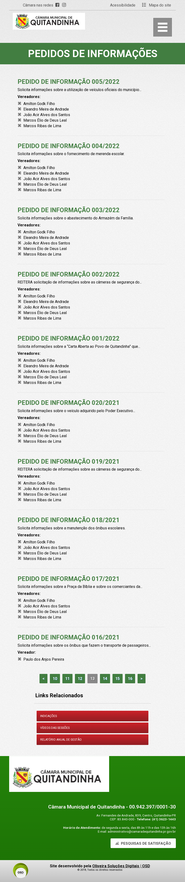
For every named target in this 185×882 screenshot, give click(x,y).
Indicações (48, 716)
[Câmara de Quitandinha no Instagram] (65, 5)
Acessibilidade (122, 5)
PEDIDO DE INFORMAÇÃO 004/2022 (68, 146)
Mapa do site (159, 5)
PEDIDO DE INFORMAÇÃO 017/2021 (68, 578)
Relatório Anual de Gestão (61, 739)
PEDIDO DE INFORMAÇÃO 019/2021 (68, 461)
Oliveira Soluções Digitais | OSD (121, 866)
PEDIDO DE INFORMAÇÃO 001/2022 (68, 338)
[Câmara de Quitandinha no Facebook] (58, 5)
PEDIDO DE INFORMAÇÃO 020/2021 (68, 402)
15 (117, 678)
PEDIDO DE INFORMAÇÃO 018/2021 (68, 520)
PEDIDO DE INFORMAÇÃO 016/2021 (68, 637)
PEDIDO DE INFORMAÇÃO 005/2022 (68, 81)
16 (130, 678)
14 (105, 678)
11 (67, 678)
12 (80, 678)
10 (55, 678)
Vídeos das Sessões (55, 728)
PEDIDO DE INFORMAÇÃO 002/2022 (68, 274)
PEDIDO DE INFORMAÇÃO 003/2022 (68, 210)
